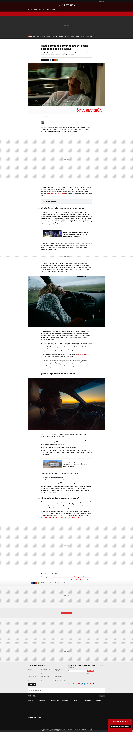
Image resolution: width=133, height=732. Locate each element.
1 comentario (45, 60)
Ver (67, 613)
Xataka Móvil (30, 704)
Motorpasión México (78, 719)
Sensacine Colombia (55, 721)
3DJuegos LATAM (42, 719)
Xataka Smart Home (32, 708)
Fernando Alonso (89, 36)
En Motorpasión (66, 230)
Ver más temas (31, 684)
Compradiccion (88, 706)
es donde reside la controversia (55, 193)
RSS (87, 683)
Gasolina (48, 36)
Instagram (82, 683)
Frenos (30, 9)
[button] (49, 122)
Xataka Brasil (30, 721)
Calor (39, 36)
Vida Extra (41, 704)
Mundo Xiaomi (31, 710)
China (43, 36)
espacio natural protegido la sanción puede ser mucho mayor (61, 517)
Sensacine (53, 702)
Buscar (102, 690)
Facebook (50, 60)
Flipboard (55, 60)
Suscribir (90, 670)
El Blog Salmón (99, 702)
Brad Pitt (61, 36)
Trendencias (87, 702)
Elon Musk (67, 36)
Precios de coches (45, 676)
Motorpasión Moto (77, 704)
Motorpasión (76, 702)
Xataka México (31, 719)
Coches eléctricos (45, 669)
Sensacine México (54, 719)
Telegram (85, 683)
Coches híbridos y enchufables (59, 670)
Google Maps (54, 36)
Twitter (53, 60)
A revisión (66, 5)
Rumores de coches (32, 676)
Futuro (42, 680)
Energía (72, 36)
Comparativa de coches (58, 677)
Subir (101, 696)
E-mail (57, 60)
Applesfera (30, 706)
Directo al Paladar (65, 702)
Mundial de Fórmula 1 (60, 680)
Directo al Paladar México (65, 720)
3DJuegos (41, 702)
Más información (68, 730)
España (77, 36)
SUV (42, 673)
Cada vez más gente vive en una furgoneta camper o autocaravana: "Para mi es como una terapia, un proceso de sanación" (76, 464)
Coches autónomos (32, 680)
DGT (55, 583)
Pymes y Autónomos (100, 704)
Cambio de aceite (39, 9)
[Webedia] (102, 1)
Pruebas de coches (59, 673)
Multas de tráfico (62, 583)
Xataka (29, 702)
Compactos (31, 673)
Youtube (79, 683)
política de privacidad (84, 673)
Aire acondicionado (51, 9)
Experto (82, 36)
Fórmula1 (30, 669)
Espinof (52, 704)
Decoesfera (87, 704)
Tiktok (93, 683)
